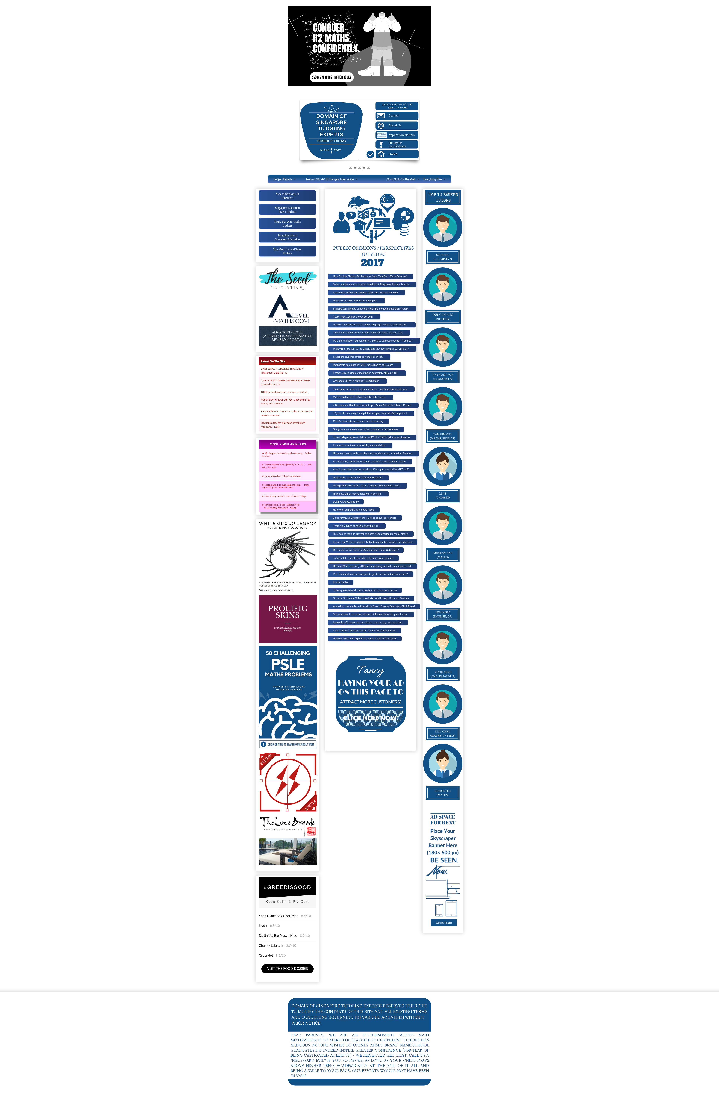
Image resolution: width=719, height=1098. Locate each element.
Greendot (266, 955)
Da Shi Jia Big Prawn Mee (278, 936)
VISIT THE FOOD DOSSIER (287, 968)
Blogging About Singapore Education (287, 237)
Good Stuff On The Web (401, 179)
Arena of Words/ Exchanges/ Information (330, 179)
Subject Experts (283, 179)
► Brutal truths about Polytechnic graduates (281, 476)
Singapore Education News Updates (287, 209)
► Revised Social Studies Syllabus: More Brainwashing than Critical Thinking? (281, 506)
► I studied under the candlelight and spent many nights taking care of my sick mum (285, 486)
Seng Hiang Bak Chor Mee (279, 916)
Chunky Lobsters (271, 945)
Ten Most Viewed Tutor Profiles (287, 251)
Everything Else (432, 179)
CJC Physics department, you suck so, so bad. (284, 392)
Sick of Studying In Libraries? (287, 196)
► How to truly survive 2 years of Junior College (284, 496)
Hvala (263, 926)
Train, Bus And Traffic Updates (287, 223)
